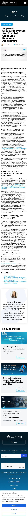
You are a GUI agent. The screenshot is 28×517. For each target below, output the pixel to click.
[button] (25, 3)
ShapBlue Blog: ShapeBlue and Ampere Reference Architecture (15, 282)
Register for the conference (8, 263)
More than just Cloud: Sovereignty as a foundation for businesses (14, 349)
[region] (14, 503)
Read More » (21, 357)
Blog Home (8, 16)
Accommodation (14, 482)
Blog (14, 488)
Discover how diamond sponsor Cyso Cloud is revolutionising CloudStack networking (13, 381)
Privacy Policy (23, 472)
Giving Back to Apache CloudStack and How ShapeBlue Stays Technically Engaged (12, 414)
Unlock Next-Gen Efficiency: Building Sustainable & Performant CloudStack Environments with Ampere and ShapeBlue (13, 186)
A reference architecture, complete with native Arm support (13, 148)
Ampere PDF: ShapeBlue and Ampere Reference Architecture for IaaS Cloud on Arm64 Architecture (15, 279)
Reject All (14, 513)
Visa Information (14, 478)
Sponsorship (14, 485)
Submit (23, 455)
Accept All (14, 505)
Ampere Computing (9, 276)
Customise (14, 509)
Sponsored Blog (19, 16)
